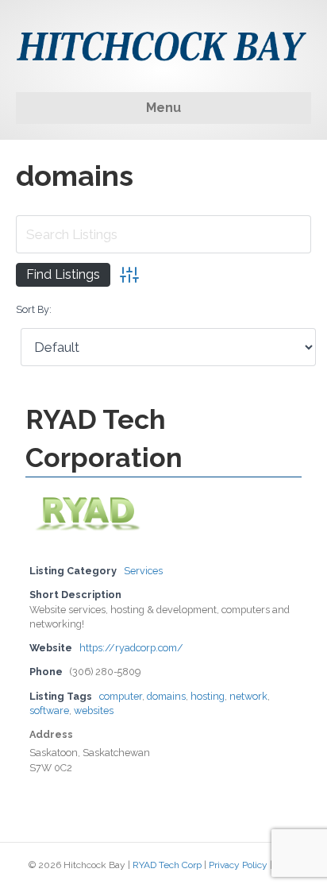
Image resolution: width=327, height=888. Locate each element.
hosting (207, 696)
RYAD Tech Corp (167, 865)
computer (120, 696)
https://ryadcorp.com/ (131, 648)
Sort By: (34, 309)
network (248, 696)
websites (93, 710)
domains (166, 696)
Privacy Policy (238, 865)
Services (143, 571)
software (49, 710)
